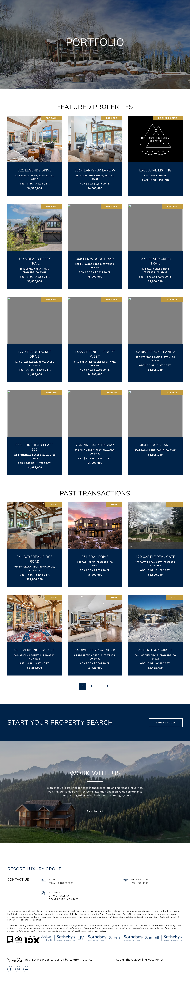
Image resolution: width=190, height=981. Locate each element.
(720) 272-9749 (139, 883)
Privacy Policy (154, 959)
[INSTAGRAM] (18, 969)
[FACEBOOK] (10, 969)
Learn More (100, 931)
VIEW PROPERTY (35, 154)
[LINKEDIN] (26, 969)
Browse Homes (165, 722)
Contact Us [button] (95, 810)
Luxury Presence (80, 959)
